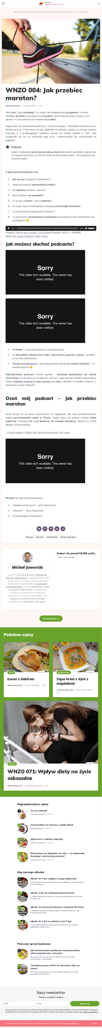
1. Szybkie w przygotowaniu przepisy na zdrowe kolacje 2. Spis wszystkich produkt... (55, 912)
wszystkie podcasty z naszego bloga (44, 349)
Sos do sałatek (38, 810)
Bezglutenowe (64, 672)
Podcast (12, 764)
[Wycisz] (86, 228)
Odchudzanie (52, 537)
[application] (51, 228)
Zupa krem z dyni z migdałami (72, 681)
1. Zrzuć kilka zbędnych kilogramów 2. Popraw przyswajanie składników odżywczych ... (54, 926)
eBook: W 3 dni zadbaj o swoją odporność (53, 878)
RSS (38, 236)
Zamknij (94, 1023)
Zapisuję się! (85, 1003)
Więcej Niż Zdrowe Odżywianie (26, 576)
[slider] (91, 228)
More (45, 236)
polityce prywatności (90, 1012)
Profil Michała (19, 515)
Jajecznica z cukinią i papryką (46, 839)
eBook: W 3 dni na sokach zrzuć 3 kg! (50, 921)
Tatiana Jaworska (65, 690)
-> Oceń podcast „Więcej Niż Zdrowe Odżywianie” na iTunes (38, 432)
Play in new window (26, 232)
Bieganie (29, 537)
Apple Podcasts (25, 236)
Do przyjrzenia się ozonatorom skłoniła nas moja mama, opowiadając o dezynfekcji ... (52, 958)
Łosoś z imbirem (20, 679)
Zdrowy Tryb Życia (68, 537)
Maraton (40, 537)
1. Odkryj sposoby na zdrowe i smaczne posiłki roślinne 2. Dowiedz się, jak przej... (56, 897)
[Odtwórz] (9, 228)
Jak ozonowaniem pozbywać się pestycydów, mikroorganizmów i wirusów (55, 952)
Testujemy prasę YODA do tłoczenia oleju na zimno (55, 967)
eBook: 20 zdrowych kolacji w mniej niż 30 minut (57, 907)
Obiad (11, 672)
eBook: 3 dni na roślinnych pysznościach (52, 892)
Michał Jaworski (13, 106)
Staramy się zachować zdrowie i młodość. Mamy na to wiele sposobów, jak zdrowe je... (54, 973)
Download (44, 232)
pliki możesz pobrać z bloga (67, 354)
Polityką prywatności (70, 1023)
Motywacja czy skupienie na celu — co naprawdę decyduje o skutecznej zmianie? (57, 855)
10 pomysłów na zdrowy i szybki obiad (51, 824)
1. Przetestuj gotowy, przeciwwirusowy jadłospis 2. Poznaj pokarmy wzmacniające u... (57, 883)
